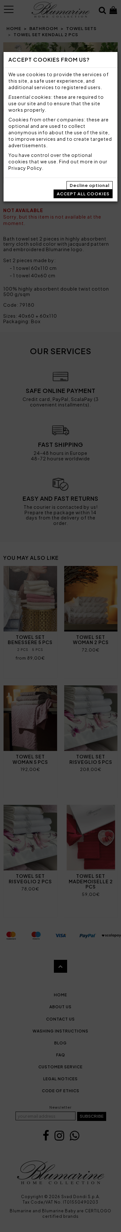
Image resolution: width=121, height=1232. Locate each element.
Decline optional (89, 185)
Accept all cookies (83, 193)
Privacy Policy (25, 168)
